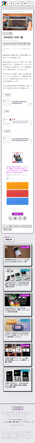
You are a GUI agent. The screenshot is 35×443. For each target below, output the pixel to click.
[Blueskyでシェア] (15, 218)
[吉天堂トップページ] (4, 3)
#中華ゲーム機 (26, 43)
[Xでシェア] (10, 218)
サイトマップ (27, 422)
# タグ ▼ (18, 3)
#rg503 (18, 43)
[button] (25, 218)
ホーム (4, 11)
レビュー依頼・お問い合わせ (12, 422)
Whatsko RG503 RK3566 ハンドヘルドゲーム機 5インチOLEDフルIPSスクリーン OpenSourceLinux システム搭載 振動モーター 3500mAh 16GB (17, 169)
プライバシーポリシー (17, 419)
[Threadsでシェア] (20, 218)
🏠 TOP (10, 3)
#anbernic (6, 43)
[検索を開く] (31, 3)
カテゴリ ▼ (26, 3)
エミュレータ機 (10, 11)
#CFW (12, 43)
